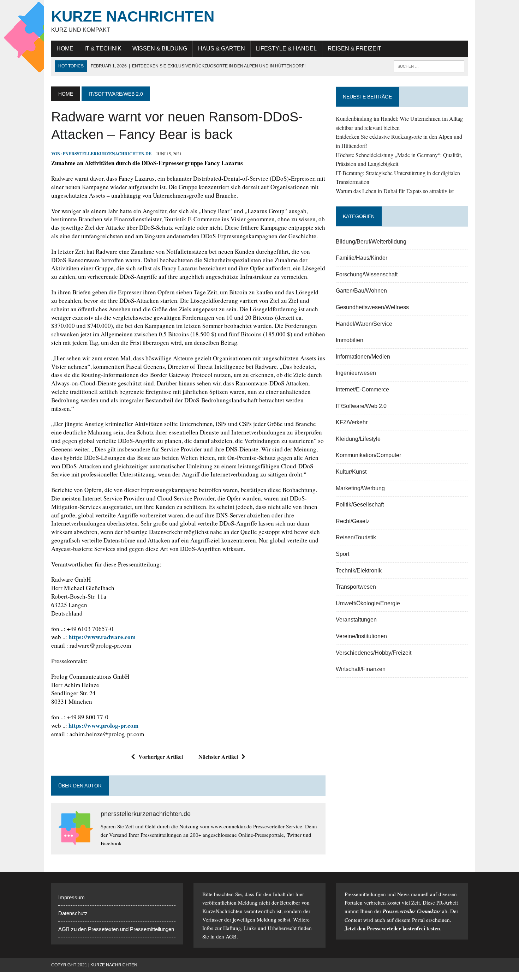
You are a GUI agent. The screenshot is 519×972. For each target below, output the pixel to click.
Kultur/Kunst (351, 472)
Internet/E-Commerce (362, 389)
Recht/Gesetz (353, 521)
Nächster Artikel (218, 756)
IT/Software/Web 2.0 (361, 406)
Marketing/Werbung (360, 488)
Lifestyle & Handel (286, 49)
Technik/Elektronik (359, 571)
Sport (342, 554)
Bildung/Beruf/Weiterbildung (371, 242)
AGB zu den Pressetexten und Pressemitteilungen (116, 929)
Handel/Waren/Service (364, 324)
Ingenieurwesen (356, 373)
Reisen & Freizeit (354, 49)
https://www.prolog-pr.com (103, 725)
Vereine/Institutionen (361, 636)
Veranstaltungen (356, 620)
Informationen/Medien (363, 357)
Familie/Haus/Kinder (361, 258)
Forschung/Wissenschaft (367, 274)
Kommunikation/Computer (368, 455)
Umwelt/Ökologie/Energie (368, 603)
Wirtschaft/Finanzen (361, 669)
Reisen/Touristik (356, 537)
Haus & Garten (221, 49)
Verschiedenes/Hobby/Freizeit (373, 653)
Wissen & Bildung (159, 49)
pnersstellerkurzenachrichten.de (107, 154)
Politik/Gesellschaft (360, 505)
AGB (231, 936)
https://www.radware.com (102, 636)
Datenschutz (73, 913)
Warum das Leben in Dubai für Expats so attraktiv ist (395, 190)
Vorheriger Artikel (160, 756)
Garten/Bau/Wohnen (361, 291)
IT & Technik (102, 49)
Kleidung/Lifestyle (358, 439)
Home (64, 49)
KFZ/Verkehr (352, 422)
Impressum (71, 897)
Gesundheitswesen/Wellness (372, 307)
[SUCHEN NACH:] (429, 66)
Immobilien (349, 340)
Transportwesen (356, 587)
